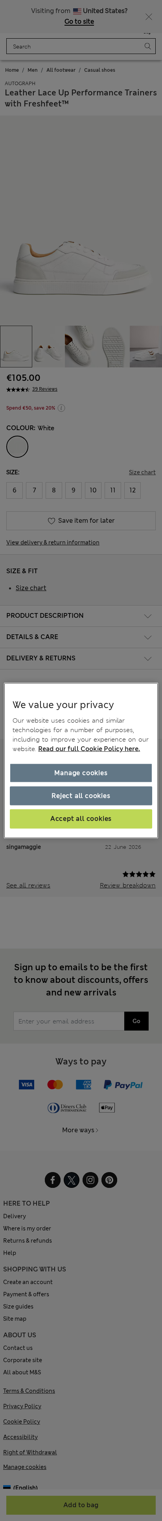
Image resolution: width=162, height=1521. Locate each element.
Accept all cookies (81, 819)
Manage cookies (80, 772)
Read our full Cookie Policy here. (89, 748)
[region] (81, 761)
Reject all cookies (81, 796)
